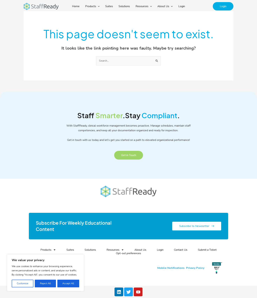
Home (76, 6)
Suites (109, 6)
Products (90, 6)
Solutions (124, 6)
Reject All (45, 283)
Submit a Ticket (207, 250)
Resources (141, 6)
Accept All (68, 283)
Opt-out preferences (128, 253)
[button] (98, 6)
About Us (163, 6)
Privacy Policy (195, 268)
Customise (22, 283)
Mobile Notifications (171, 268)
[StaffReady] (41, 6)
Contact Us (180, 250)
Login (181, 6)
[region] (45, 272)
